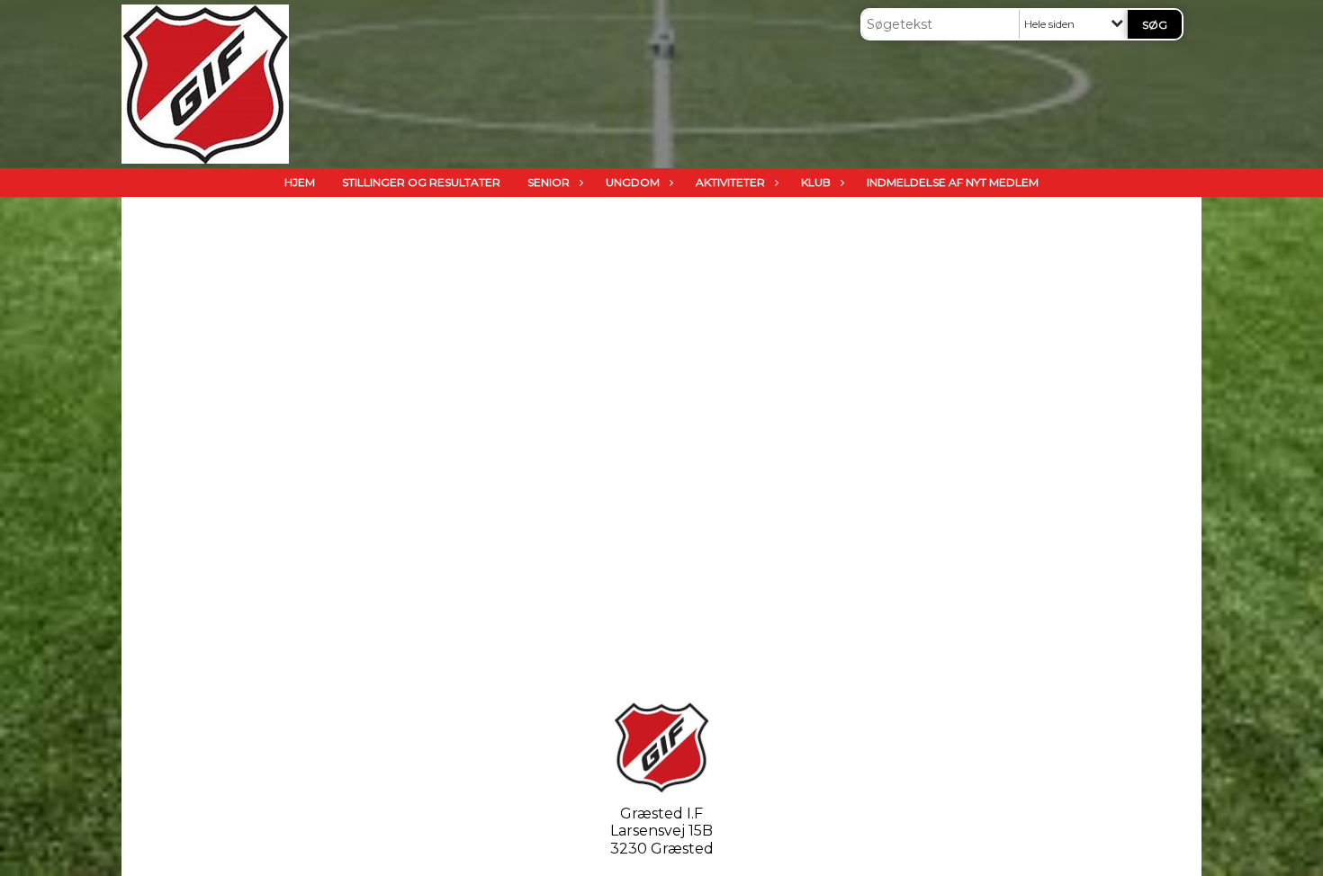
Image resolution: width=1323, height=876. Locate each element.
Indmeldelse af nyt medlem (953, 182)
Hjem (299, 182)
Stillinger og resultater (421, 182)
